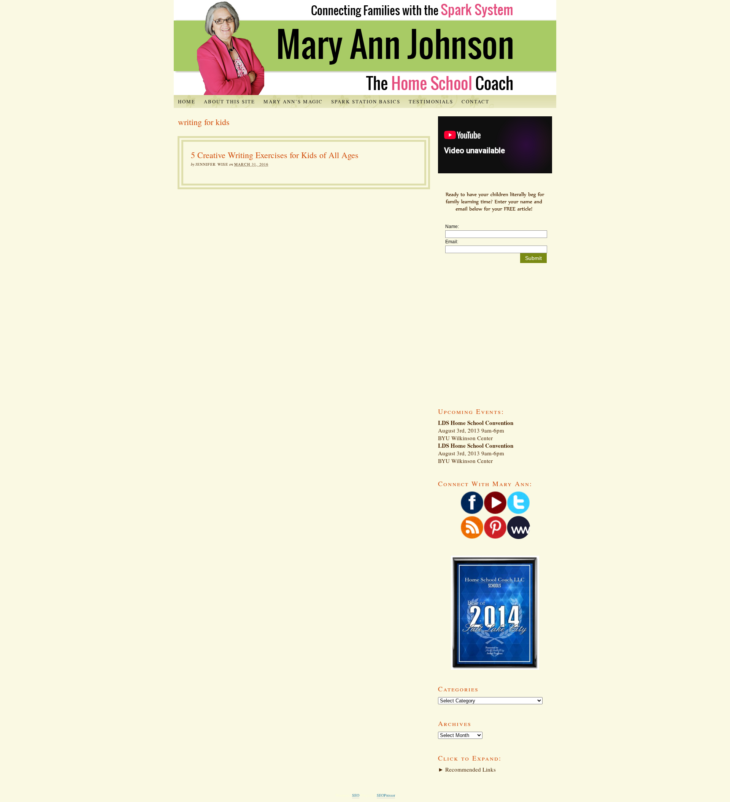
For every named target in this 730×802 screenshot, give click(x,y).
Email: (451, 241)
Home (186, 101)
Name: (452, 226)
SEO (355, 795)
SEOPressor (386, 795)
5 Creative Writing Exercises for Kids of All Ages (275, 154)
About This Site (229, 101)
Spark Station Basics (365, 101)
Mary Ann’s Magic (293, 101)
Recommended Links (467, 769)
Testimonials (431, 101)
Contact (475, 101)
